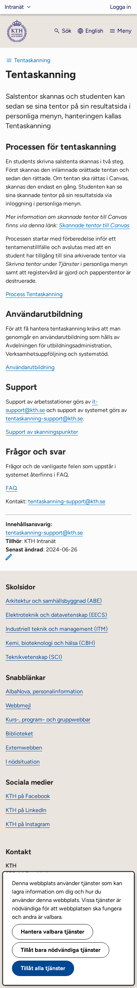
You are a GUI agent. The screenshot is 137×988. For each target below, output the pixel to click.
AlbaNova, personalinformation (44, 691)
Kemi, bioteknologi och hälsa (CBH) (50, 643)
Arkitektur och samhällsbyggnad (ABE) (54, 600)
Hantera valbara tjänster (52, 931)
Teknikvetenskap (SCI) (34, 657)
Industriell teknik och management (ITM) (57, 629)
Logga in (120, 7)
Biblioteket (19, 733)
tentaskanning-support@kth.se (44, 418)
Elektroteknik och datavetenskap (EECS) (56, 614)
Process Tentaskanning (34, 294)
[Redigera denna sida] (9, 557)
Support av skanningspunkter (42, 431)
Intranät (14, 7)
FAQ (11, 488)
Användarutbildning (30, 367)
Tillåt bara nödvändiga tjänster (60, 950)
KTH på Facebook (28, 796)
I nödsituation (23, 761)
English (94, 30)
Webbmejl (18, 705)
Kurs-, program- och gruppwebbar (48, 719)
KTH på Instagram (28, 824)
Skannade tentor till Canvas (94, 225)
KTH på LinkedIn (26, 810)
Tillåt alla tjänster (43, 968)
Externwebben (24, 747)
